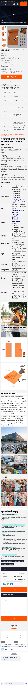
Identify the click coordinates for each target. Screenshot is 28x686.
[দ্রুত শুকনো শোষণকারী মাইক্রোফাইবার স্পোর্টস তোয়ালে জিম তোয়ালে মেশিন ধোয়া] (7, 637)
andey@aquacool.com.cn (9, 1)
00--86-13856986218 (21, 1)
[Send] (26, 683)
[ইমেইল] (11, 584)
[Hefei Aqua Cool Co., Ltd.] (8, 4)
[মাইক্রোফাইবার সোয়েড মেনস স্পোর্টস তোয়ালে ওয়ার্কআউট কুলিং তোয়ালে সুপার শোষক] (17, 37)
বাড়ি (2, 20)
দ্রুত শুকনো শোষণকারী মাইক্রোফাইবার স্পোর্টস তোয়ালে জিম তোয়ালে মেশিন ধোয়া (7, 645)
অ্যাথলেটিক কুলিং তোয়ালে (7, 561)
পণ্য (5, 20)
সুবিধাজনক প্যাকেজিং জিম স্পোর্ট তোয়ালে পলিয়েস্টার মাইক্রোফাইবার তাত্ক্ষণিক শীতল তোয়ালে (20, 645)
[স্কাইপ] (4, 584)
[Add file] (2, 683)
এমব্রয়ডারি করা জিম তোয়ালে (7, 564)
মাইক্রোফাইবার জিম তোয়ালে (13, 20)
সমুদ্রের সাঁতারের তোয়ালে (18, 561)
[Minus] (26, 649)
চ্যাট (23, 4)
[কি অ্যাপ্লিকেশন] (8, 584)
